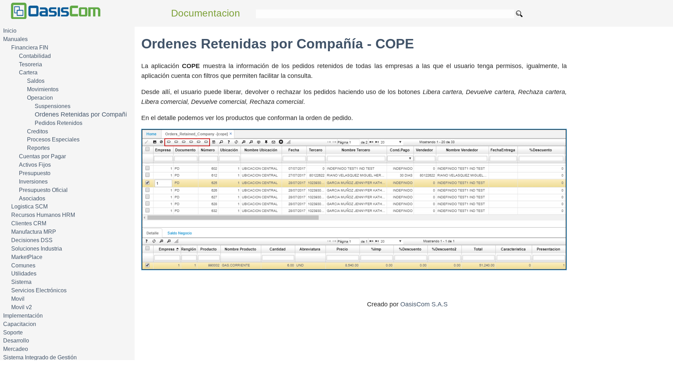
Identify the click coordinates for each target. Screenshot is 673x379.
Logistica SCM (29, 207)
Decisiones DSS (32, 240)
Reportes (38, 148)
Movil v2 (21, 307)
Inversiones (33, 182)
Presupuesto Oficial (43, 190)
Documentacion (205, 13)
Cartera (28, 72)
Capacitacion (19, 324)
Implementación (23, 316)
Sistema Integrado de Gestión (40, 357)
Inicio (9, 31)
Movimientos (43, 89)
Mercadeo (15, 349)
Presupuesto (34, 173)
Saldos (36, 81)
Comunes (23, 265)
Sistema (21, 282)
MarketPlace (26, 257)
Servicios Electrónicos (39, 290)
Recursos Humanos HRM (43, 215)
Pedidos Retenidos (58, 123)
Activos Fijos (35, 165)
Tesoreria (30, 64)
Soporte (13, 332)
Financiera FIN (29, 48)
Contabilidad (35, 56)
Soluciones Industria (36, 249)
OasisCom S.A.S (424, 304)
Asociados (32, 198)
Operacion (40, 98)
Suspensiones (52, 106)
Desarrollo (16, 341)
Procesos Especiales (53, 139)
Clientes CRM (28, 223)
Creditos (37, 131)
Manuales (15, 39)
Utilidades (23, 274)
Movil (18, 299)
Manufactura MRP (33, 232)
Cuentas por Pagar (42, 156)
